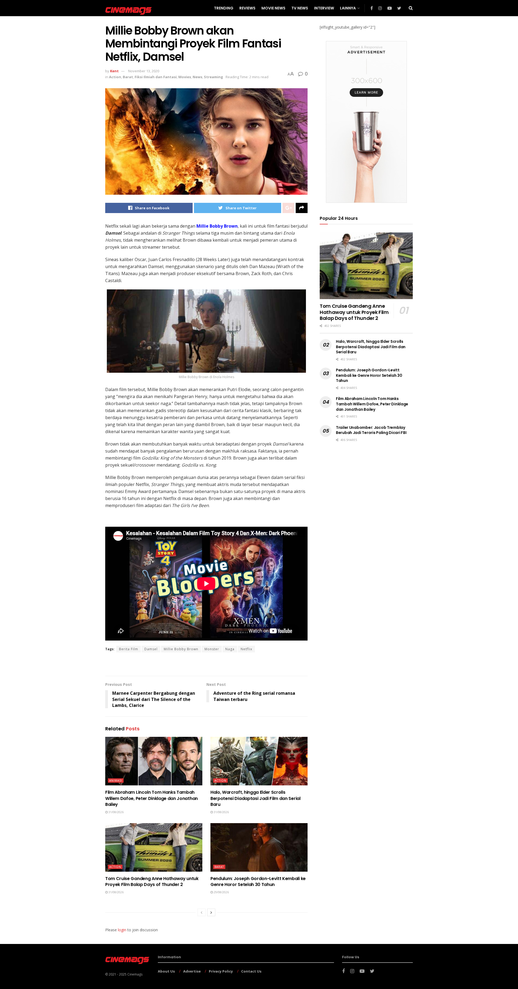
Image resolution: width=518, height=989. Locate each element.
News (197, 76)
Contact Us (251, 971)
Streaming (213, 76)
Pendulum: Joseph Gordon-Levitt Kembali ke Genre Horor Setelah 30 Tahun (258, 881)
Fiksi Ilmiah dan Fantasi (156, 76)
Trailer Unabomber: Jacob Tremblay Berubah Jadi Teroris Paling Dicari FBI (371, 430)
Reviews (247, 8)
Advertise (192, 971)
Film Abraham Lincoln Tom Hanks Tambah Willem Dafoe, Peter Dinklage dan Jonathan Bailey (151, 798)
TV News (299, 8)
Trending (223, 8)
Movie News (273, 8)
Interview (324, 8)
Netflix (246, 649)
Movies (184, 76)
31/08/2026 (116, 812)
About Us (166, 971)
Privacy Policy (221, 971)
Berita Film (128, 649)
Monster (212, 649)
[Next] (211, 912)
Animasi (115, 780)
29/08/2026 (221, 892)
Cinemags (134, 974)
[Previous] (201, 912)
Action (115, 76)
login (122, 929)
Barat (128, 76)
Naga (229, 649)
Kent (114, 71)
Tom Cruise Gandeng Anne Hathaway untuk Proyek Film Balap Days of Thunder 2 (152, 881)
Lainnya (348, 8)
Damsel (151, 649)
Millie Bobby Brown (217, 226)
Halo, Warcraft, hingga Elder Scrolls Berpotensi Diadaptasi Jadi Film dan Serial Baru (255, 798)
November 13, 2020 (143, 71)
